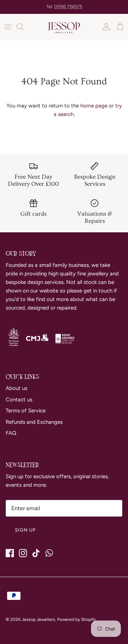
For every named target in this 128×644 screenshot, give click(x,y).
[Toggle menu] (8, 27)
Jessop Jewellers (38, 619)
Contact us (19, 399)
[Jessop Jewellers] (64, 26)
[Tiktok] (36, 553)
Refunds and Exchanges (34, 422)
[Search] (23, 27)
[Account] (104, 27)
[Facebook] (10, 553)
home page (93, 105)
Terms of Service (26, 410)
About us (16, 388)
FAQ (11, 433)
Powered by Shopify (76, 619)
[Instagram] (23, 553)
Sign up (25, 530)
